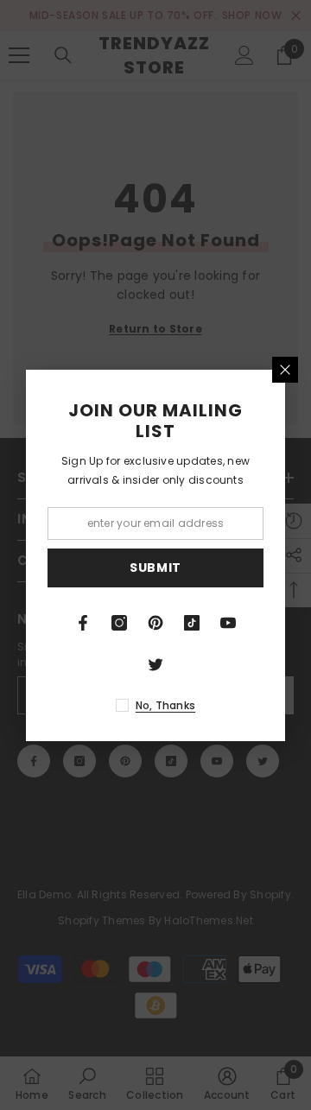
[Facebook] (83, 623)
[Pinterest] (155, 623)
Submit (155, 567)
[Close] (285, 370)
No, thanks (165, 705)
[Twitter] (155, 664)
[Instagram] (119, 623)
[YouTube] (228, 623)
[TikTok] (192, 623)
